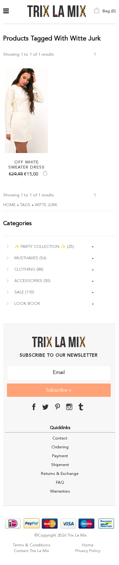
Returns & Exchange (60, 474)
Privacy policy (87, 551)
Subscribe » (58, 390)
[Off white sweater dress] (26, 110)
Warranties (60, 491)
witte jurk (46, 205)
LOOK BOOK (27, 304)
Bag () (108, 11)
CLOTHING (28, 269)
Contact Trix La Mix (31, 551)
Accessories (32, 281)
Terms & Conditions (31, 545)
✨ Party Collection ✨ (44, 247)
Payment (60, 456)
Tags (25, 205)
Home (9, 205)
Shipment (60, 465)
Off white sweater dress (26, 164)
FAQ (60, 483)
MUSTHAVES (30, 258)
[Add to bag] (45, 175)
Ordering (60, 447)
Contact (59, 438)
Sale (24, 292)
